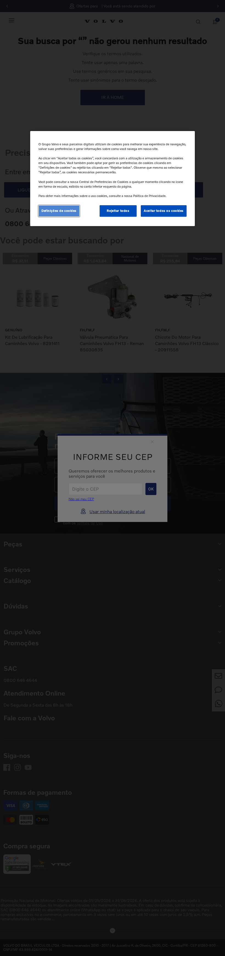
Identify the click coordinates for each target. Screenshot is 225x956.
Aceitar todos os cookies (164, 211)
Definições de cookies (59, 211)
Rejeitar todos (118, 211)
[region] (112, 178)
